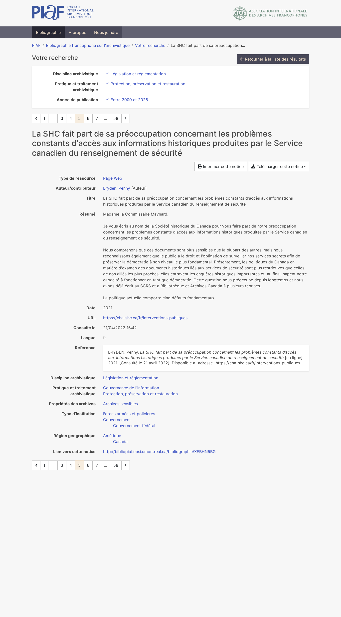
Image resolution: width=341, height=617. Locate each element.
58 (115, 118)
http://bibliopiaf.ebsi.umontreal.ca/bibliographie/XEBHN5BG (159, 451)
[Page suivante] (125, 118)
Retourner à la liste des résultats (275, 59)
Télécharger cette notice (279, 166)
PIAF (36, 45)
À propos (77, 32)
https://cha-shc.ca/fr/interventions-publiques (145, 317)
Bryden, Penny (116, 188)
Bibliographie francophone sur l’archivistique (88, 45)
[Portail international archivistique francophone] (63, 13)
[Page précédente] (36, 118)
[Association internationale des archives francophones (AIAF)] (270, 13)
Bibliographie (48, 32)
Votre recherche (150, 45)
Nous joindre (106, 32)
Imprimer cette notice (223, 166)
